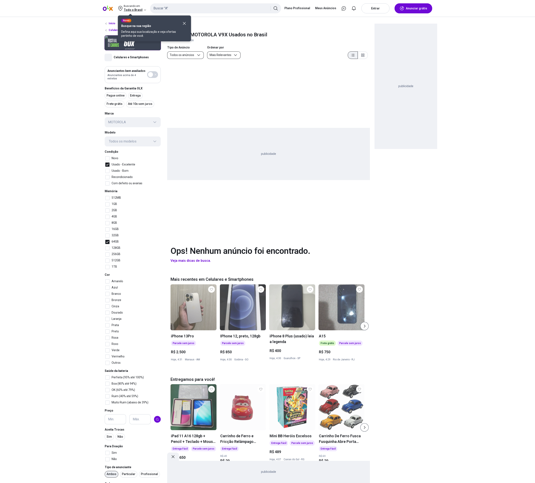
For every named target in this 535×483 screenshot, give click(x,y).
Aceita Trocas (114, 429)
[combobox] (215, 8)
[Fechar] (184, 23)
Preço (109, 410)
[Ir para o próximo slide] (364, 326)
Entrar (375, 8)
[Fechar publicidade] (173, 456)
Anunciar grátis (416, 8)
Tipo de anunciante (118, 467)
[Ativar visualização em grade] (363, 55)
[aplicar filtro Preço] (157, 419)
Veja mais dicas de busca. (191, 261)
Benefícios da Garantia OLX (124, 88)
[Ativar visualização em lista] (353, 55)
